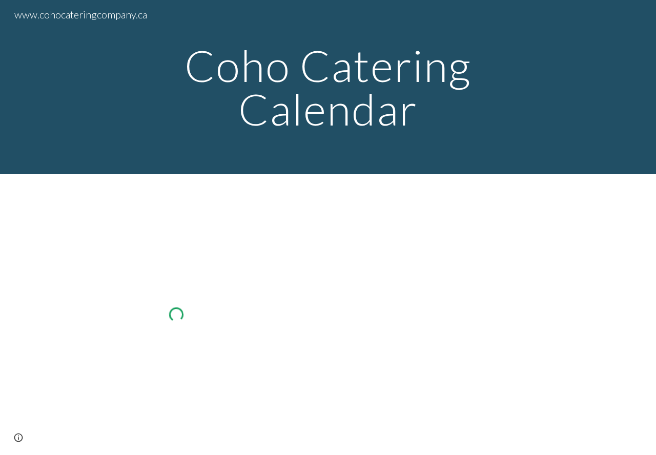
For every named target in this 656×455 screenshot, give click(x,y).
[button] (18, 437)
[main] (328, 87)
